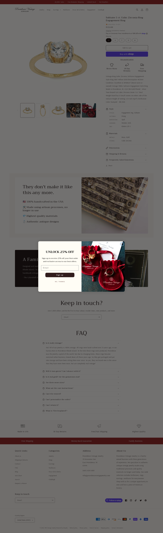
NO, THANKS (60, 281)
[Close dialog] (122, 244)
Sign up (59, 275)
